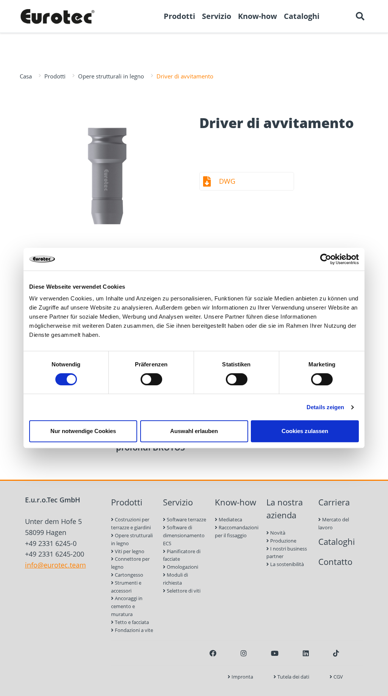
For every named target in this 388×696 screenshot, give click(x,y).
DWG (227, 181)
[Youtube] (274, 653)
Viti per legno (129, 551)
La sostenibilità (286, 564)
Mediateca (229, 519)
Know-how (235, 502)
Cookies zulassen (305, 431)
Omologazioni (182, 566)
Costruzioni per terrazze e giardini (131, 523)
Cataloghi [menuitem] (301, 16)
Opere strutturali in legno (111, 76)
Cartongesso (128, 574)
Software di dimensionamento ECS (184, 535)
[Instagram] (244, 653)
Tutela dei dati (292, 676)
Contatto (335, 561)
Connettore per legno (130, 562)
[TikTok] (336, 653)
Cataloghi (336, 541)
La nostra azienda (284, 509)
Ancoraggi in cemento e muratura (126, 606)
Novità (277, 532)
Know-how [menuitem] (257, 16)
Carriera (334, 502)
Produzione (282, 540)
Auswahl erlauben (194, 431)
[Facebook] (213, 653)
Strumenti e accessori (126, 586)
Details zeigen (325, 407)
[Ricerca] (360, 16)
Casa (26, 76)
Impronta (241, 676)
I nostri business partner (286, 552)
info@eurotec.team (55, 564)
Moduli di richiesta (175, 578)
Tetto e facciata (131, 622)
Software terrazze (186, 519)
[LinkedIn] (306, 653)
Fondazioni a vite (133, 630)
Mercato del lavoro (333, 523)
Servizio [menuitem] (216, 16)
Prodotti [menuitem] (179, 16)
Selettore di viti (183, 590)
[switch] (151, 379)
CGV (337, 676)
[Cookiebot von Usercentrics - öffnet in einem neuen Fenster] (326, 259)
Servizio (178, 502)
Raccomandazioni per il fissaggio (236, 531)
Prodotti (55, 76)
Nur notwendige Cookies (83, 431)
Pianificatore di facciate (181, 555)
